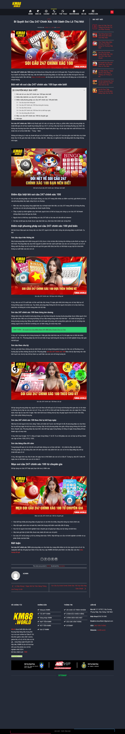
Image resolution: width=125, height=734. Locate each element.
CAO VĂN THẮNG (100, 626)
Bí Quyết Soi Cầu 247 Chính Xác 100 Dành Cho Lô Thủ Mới (105, 64)
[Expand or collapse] (84, 90)
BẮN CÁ (38, 14)
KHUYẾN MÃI (74, 14)
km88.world (101, 630)
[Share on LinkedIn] (56, 559)
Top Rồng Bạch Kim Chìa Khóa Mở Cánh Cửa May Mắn (105, 36)
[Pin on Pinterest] (52, 559)
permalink (62, 566)
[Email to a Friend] (49, 559)
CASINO (47, 14)
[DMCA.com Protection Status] (17, 656)
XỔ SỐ (54, 14)
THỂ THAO (63, 14)
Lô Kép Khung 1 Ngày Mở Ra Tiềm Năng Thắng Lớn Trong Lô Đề (105, 73)
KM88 (30, 14)
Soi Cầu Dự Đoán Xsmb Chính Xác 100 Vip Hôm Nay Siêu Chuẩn (105, 55)
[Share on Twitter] (45, 559)
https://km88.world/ (38, 77)
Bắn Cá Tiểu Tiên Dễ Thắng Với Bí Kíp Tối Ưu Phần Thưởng (105, 27)
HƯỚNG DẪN (93, 14)
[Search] (112, 12)
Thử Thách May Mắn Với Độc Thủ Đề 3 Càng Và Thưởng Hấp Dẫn (105, 45)
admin (58, 27)
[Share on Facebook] (42, 559)
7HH (25, 652)
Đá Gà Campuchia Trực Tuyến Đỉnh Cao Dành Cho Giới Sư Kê (106, 83)
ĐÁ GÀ (83, 14)
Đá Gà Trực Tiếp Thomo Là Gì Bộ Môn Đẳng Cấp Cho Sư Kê (105, 91)
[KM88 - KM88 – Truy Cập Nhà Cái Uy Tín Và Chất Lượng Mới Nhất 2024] (21, 4)
